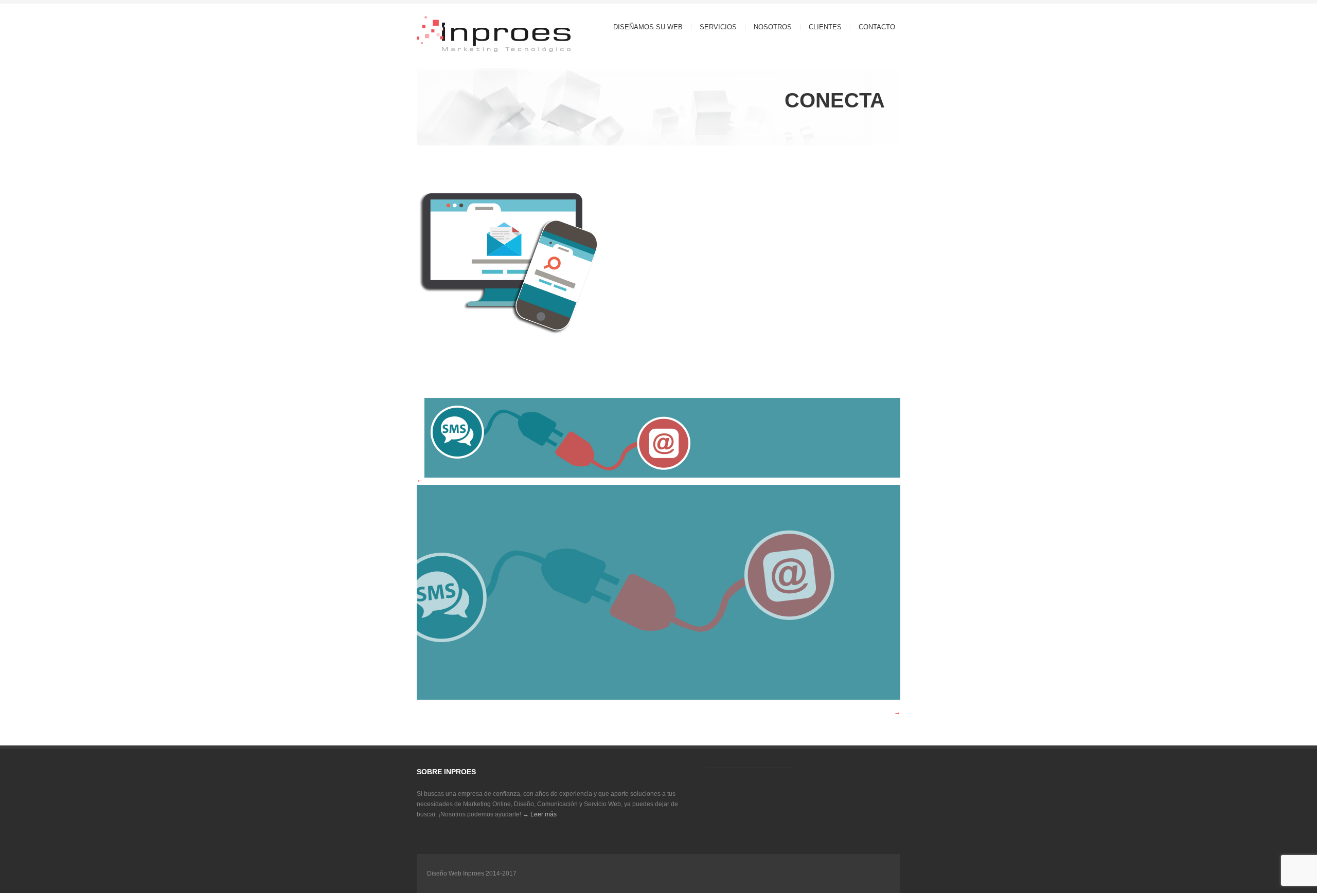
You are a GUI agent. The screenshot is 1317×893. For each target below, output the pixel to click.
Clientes (825, 27)
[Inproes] (473, 35)
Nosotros (773, 27)
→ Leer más (540, 814)
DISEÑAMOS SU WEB (648, 27)
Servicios (714, 27)
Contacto (877, 27)
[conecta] (510, 384)
